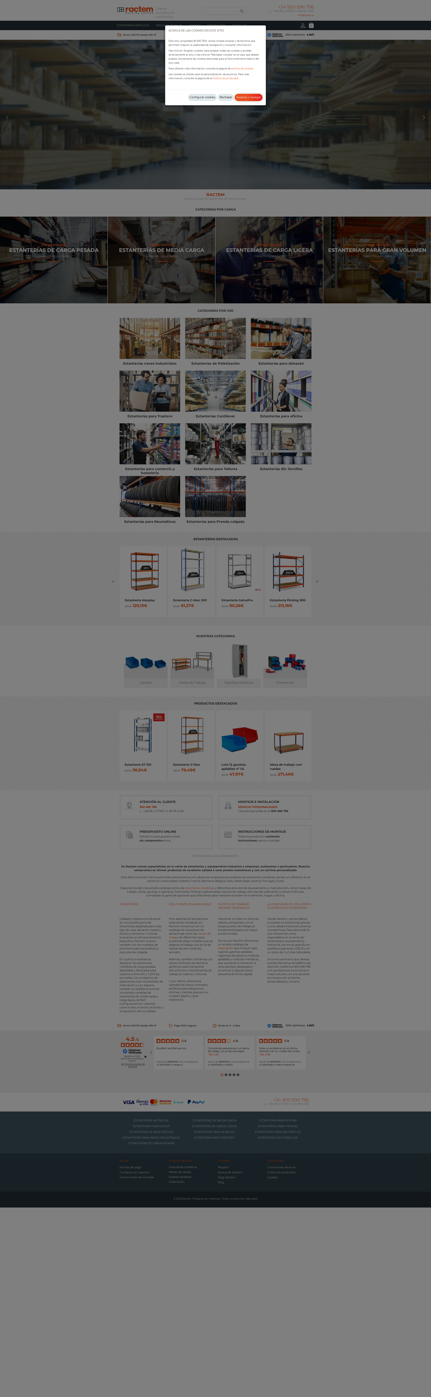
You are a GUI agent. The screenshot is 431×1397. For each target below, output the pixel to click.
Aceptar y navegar (248, 97)
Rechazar (226, 97)
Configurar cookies (202, 97)
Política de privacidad (225, 78)
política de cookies (242, 68)
